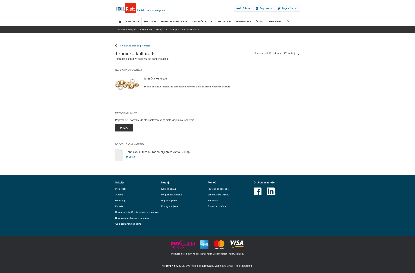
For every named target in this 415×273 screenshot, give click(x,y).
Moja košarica (289, 8)
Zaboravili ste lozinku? (219, 194)
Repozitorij (243, 21)
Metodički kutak (202, 21)
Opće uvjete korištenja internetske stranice (137, 212)
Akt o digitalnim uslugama (128, 223)
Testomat (150, 21)
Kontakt (119, 206)
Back (251, 53)
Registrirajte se (169, 200)
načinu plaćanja (236, 254)
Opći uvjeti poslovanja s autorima (132, 218)
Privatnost (213, 200)
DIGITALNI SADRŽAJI (173, 21)
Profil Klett (120, 189)
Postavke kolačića (217, 206)
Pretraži (288, 21)
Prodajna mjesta (169, 206)
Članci (260, 21)
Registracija (266, 8)
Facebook (257, 191)
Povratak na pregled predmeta (134, 45)
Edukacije (224, 21)
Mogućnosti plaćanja (171, 194)
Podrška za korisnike (218, 189)
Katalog (131, 21)
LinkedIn (271, 191)
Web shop (275, 21)
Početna (119, 21)
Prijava (246, 8)
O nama (119, 194)
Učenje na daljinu (127, 29)
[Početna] (126, 9)
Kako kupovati (168, 189)
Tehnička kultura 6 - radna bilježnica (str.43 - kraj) (158, 152)
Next (299, 53)
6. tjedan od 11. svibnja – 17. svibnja (158, 29)
